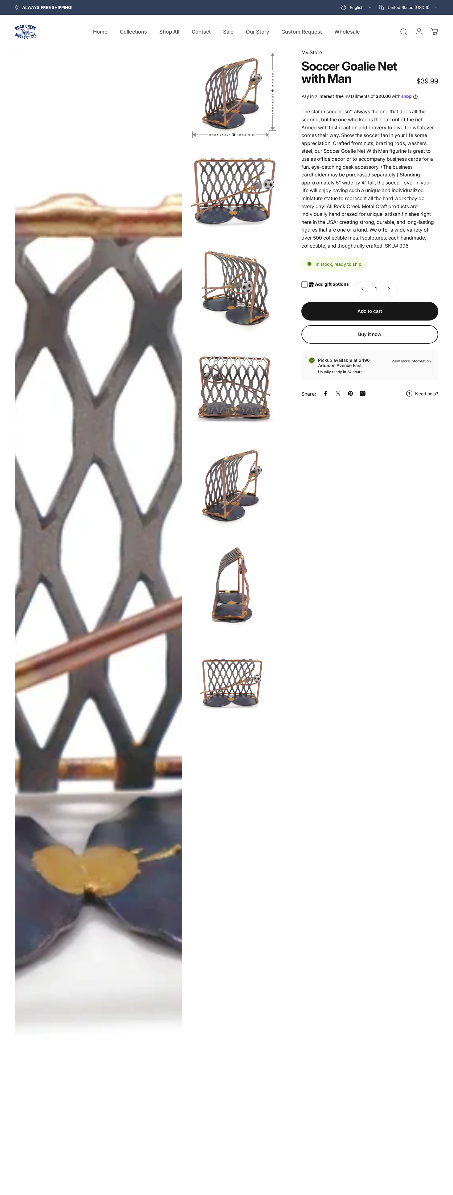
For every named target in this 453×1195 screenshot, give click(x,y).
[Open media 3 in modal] (234, 192)
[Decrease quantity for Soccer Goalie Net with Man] (361, 289)
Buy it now (370, 334)
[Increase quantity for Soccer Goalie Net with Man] (390, 289)
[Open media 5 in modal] (234, 388)
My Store (311, 52)
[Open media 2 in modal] (234, 94)
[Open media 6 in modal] (234, 486)
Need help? (426, 393)
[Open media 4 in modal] (234, 291)
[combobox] (356, 7)
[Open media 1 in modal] (98, 619)
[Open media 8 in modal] (234, 683)
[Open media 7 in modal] (234, 585)
